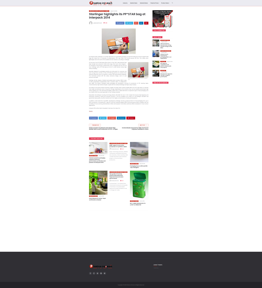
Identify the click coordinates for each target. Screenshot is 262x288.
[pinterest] (146, 23)
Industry (125, 3)
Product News (165, 3)
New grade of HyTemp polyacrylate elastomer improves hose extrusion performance (116, 176)
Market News (133, 3)
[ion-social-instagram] (101, 273)
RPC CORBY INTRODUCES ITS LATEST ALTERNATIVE (137, 204)
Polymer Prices (154, 3)
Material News (144, 3)
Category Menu (114, 143)
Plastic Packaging (165, 51)
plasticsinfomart (97, 23)
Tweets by (156, 268)
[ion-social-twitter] (97, 273)
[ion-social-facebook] (90, 273)
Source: (91, 111)
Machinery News (165, 40)
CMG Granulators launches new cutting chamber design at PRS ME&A (166, 45)
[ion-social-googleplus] (94, 273)
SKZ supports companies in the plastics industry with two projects (165, 65)
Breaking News (94, 11)
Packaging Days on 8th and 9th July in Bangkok (138, 166)
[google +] (136, 23)
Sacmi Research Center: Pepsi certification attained (97, 199)
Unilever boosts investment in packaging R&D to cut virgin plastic (165, 56)
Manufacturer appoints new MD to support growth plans (166, 75)
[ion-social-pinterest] (104, 273)
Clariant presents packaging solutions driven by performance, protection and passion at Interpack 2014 (97, 160)
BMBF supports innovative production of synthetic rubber (118, 145)
